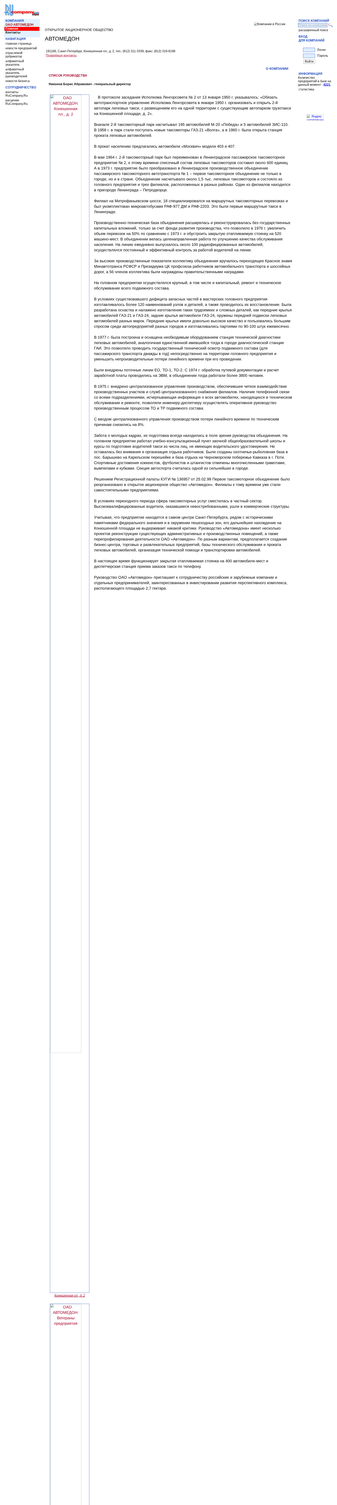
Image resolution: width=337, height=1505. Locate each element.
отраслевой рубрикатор (13, 54)
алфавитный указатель (14, 62)
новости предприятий (21, 48)
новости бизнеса (17, 81)
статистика (306, 89)
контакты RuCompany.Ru (16, 93)
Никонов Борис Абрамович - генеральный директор (90, 84)
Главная (11, 28)
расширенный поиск (313, 30)
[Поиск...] (330, 25)
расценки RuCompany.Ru (16, 102)
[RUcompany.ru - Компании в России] (22, 15)
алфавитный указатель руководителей (16, 73)
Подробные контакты (61, 55)
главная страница (18, 43)
